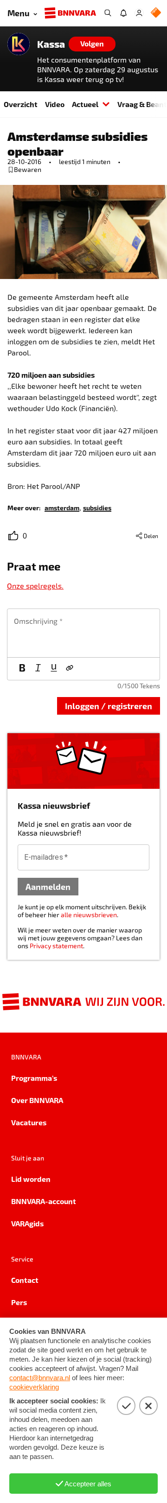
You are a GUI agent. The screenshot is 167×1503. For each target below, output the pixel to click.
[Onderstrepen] (53, 668)
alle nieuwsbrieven (89, 915)
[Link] (69, 668)
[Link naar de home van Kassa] (18, 44)
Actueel (85, 104)
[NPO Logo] (156, 13)
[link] (62, 507)
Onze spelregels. (35, 585)
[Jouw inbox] (123, 13)
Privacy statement (56, 946)
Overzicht (21, 104)
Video (54, 104)
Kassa (51, 44)
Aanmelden (48, 886)
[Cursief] (38, 668)
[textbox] (83, 633)
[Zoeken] (107, 13)
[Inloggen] (139, 13)
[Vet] (22, 668)
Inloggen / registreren (108, 705)
